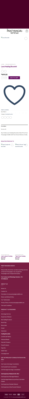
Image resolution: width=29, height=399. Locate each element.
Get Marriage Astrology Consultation (10, 369)
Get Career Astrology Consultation (10, 364)
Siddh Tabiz (4, 350)
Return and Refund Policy (7, 297)
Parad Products (5, 345)
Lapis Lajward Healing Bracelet (6, 256)
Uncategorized (5, 353)
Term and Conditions (6, 305)
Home (2, 64)
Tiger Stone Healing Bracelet (20, 256)
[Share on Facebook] (2, 117)
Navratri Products (5, 342)
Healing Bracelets (11, 64)
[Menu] (2, 31)
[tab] (14, 126)
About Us (3, 288)
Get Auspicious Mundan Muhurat (9, 384)
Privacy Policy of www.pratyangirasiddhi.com (12, 302)
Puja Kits (3, 348)
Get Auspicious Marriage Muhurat (10, 376)
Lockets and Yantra (6, 336)
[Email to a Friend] (8, 117)
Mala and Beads (5, 339)
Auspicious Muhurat (6, 316)
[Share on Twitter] (5, 117)
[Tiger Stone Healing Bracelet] (21, 198)
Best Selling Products (6, 319)
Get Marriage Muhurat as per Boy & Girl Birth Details (12, 380)
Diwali (2, 328)
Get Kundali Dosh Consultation (9, 366)
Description (3, 126)
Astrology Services (6, 314)
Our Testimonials (5, 299)
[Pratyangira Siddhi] (14, 31)
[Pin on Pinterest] (10, 117)
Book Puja (3, 322)
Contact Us (4, 291)
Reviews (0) (3, 129)
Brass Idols (4, 325)
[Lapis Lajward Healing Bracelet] (7, 198)
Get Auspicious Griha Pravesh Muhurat (11, 387)
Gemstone (3, 331)
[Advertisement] (14, 14)
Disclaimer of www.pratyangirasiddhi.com (12, 294)
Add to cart (14, 77)
